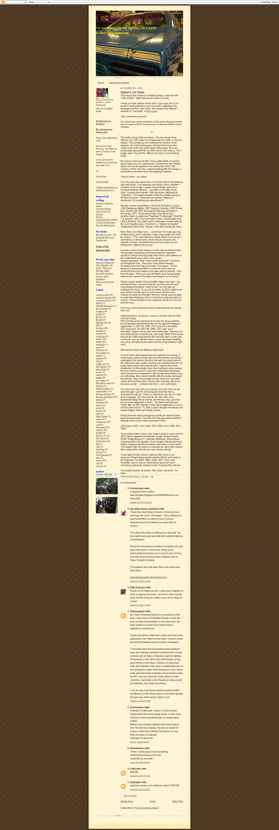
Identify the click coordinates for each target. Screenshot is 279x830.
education (100, 344)
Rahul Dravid (102, 416)
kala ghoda (101, 369)
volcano (99, 466)
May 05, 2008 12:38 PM (139, 742)
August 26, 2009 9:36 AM (140, 762)
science (99, 430)
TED (98, 447)
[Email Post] (151, 476)
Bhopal (99, 320)
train (98, 458)
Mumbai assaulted (104, 397)
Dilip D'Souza (106, 99)
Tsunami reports (103, 209)
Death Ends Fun (128, 17)
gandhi (99, 355)
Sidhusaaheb (137, 611)
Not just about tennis (105, 225)
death (98, 342)
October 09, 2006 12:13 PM (141, 502)
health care (101, 364)
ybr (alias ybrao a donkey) (144, 508)
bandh (99, 314)
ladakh (99, 378)
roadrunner (101, 422)
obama (99, 400)
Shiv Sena (100, 438)
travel (98, 460)
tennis (98, 452)
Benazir (99, 317)
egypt (98, 347)
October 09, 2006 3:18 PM (140, 605)
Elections (100, 350)
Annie (98, 268)
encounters (101, 353)
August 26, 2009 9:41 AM (140, 789)
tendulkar (100, 449)
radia (98, 413)
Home (101, 82)
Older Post (177, 801)
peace (99, 405)
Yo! (97, 171)
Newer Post (127, 801)
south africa (101, 441)
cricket (99, 339)
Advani (99, 303)
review (99, 419)
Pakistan (100, 402)
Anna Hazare (102, 309)
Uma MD (100, 273)
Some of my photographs (103, 248)
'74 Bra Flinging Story (106, 222)
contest (99, 333)
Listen (99, 154)
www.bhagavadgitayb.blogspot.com (148, 577)
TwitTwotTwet (102, 182)
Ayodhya (100, 311)
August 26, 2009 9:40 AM (140, 776)
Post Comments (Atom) (147, 808)
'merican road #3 (103, 300)
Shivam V (107, 268)
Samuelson (101, 427)
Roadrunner (101, 240)
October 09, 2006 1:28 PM (140, 581)
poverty (99, 411)
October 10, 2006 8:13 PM (140, 701)
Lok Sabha (101, 380)
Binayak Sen (101, 322)
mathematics (102, 391)
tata (97, 444)
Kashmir (99, 375)
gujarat (99, 358)
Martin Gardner (103, 389)
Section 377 (101, 435)
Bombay (99, 271)
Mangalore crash (103, 383)
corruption (100, 336)
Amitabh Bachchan (104, 306)
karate (99, 372)
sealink (99, 433)
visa (98, 463)
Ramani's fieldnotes (105, 263)
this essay (152, 111)
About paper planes (119, 82)
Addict (107, 271)
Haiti (98, 361)
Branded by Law (103, 235)
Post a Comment (130, 796)
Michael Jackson (103, 394)
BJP (98, 325)
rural (98, 425)
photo (98, 408)
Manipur (99, 386)
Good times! (101, 176)
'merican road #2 (103, 297)
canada (99, 331)
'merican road (102, 295)
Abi (111, 265)
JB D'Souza (101, 367)
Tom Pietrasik (102, 265)
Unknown (135, 768)
